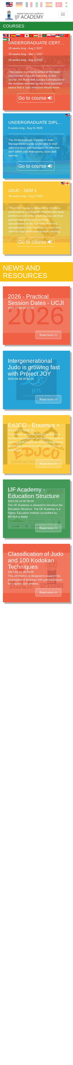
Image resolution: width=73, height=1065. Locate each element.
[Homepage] (30, 15)
